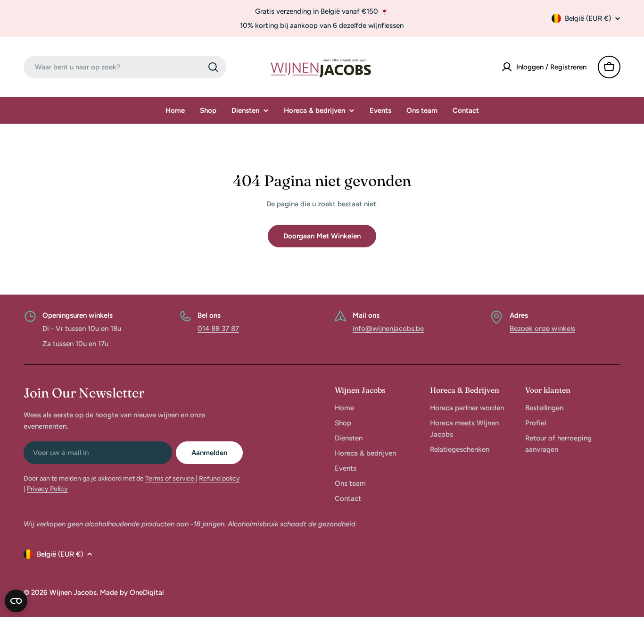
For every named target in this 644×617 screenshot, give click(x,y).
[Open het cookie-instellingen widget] (16, 601)
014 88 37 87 (218, 328)
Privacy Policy (47, 489)
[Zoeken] (213, 67)
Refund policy (219, 478)
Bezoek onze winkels (542, 328)
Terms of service (170, 478)
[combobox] (125, 67)
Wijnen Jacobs (73, 592)
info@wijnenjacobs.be (388, 328)
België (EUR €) (588, 18)
